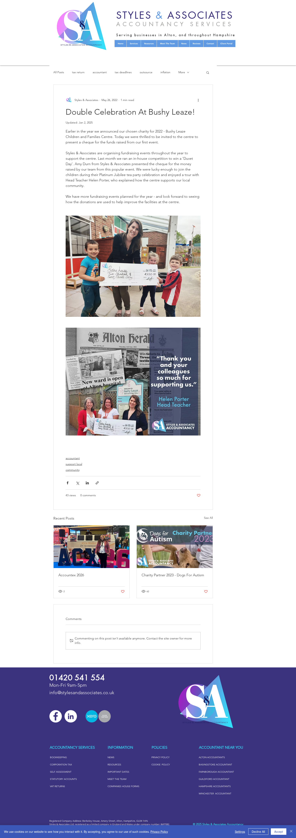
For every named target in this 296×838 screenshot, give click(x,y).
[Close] (291, 831)
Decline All (258, 832)
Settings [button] (240, 832)
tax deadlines (123, 72)
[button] (208, 72)
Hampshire (129, 820)
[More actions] (198, 100)
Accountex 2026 (71, 575)
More (181, 72)
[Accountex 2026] (91, 546)
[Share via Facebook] (67, 483)
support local (74, 464)
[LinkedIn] (70, 716)
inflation (165, 72)
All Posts (58, 72)
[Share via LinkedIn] (87, 483)
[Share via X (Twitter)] (77, 483)
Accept (278, 832)
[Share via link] (97, 483)
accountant (100, 72)
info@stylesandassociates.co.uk (81, 692)
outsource (146, 72)
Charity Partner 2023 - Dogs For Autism (173, 575)
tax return (78, 72)
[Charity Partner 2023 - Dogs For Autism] (175, 546)
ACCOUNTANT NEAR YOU (221, 747)
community (73, 470)
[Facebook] (55, 716)
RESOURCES (114, 764)
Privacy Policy (159, 832)
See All (208, 518)
